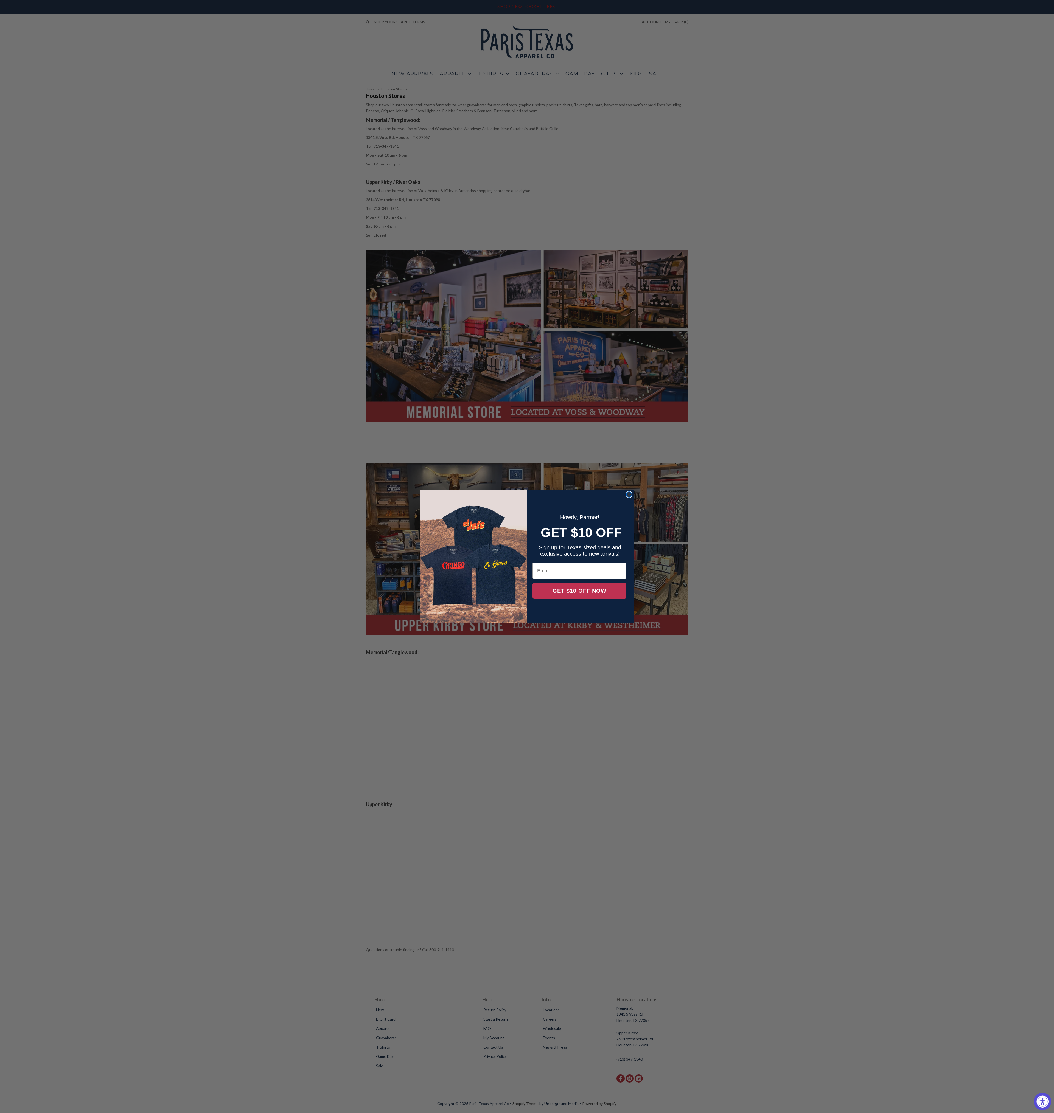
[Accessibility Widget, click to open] (1042, 1101)
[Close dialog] (629, 494)
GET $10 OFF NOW (579, 591)
